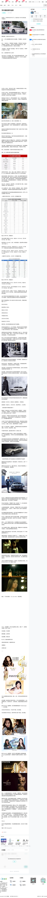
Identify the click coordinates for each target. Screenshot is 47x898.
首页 (3, 1)
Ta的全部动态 (38, 23)
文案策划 (4, 12)
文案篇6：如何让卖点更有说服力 (3, 844)
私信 (45, 9)
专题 (19, 1)
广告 (9, 1)
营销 (8, 5)
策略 (20, 5)
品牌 (6, 1)
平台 (12, 5)
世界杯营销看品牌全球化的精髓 (37, 19)
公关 (13, 1)
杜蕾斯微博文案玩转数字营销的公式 (10, 844)
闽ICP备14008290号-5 (14, 896)
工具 (26, 1)
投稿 (45, 5)
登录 (42, 1)
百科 (23, 1)
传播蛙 (7, 896)
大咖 (16, 1)
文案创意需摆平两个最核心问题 (18, 844)
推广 (16, 5)
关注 (43, 9)
